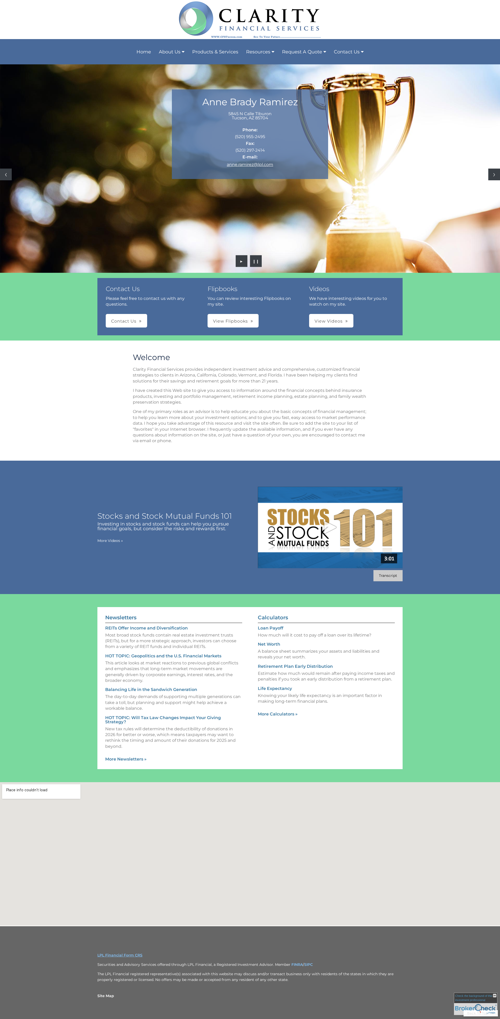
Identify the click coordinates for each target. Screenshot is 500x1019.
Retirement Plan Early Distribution (295, 666)
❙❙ (256, 261)
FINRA (297, 964)
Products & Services (215, 52)
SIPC (308, 964)
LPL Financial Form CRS (119, 955)
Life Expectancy (275, 688)
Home (143, 52)
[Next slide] (494, 174)
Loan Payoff (270, 628)
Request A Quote (302, 52)
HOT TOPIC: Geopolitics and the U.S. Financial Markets (163, 655)
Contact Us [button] (123, 321)
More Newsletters (126, 759)
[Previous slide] (6, 174)
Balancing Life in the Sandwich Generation (151, 689)
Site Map (105, 995)
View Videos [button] (329, 321)
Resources (258, 52)
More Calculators (278, 714)
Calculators (273, 617)
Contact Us (347, 52)
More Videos (110, 540)
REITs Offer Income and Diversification (146, 628)
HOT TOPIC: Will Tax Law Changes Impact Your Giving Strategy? (163, 719)
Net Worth (269, 644)
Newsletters (120, 617)
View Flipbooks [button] (230, 321)
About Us (169, 52)
